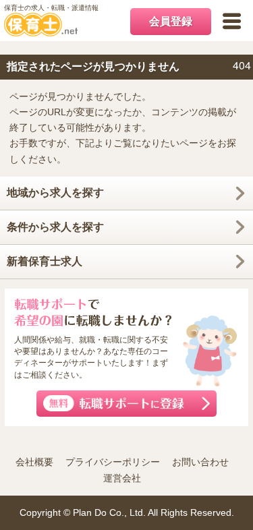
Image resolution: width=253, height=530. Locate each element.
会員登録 (170, 21)
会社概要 (34, 462)
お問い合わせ (200, 462)
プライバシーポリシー (112, 462)
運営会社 (122, 478)
